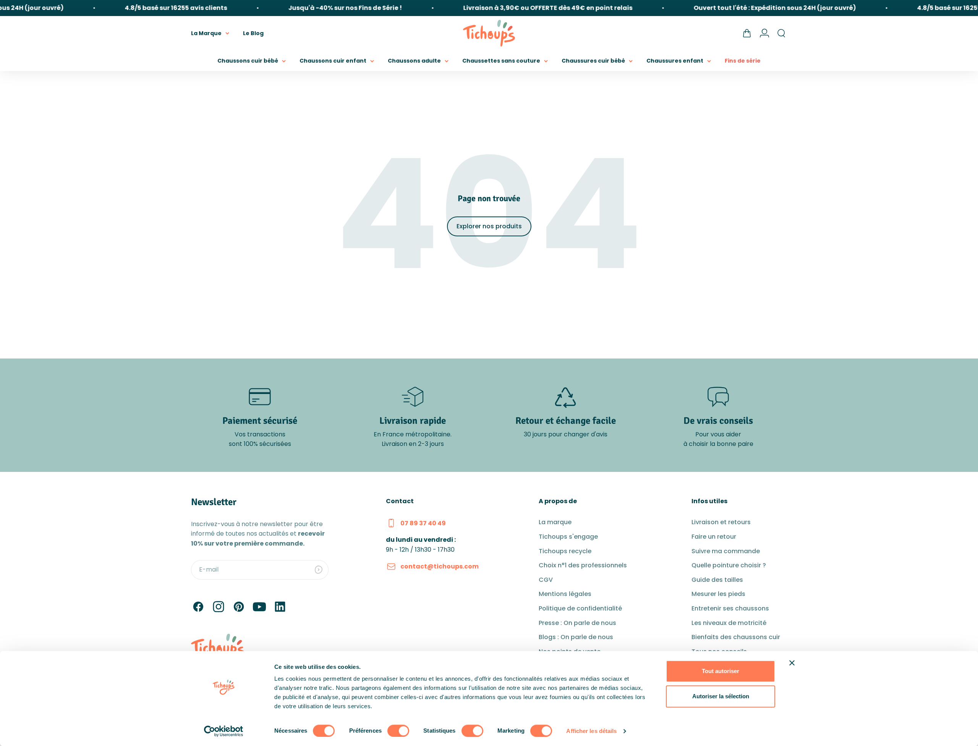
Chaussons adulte (414, 61)
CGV (546, 579)
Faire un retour (713, 536)
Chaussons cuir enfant (333, 61)
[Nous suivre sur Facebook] (198, 606)
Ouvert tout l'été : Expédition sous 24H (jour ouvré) (763, 7)
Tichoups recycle (565, 551)
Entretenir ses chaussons (730, 608)
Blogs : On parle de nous (576, 637)
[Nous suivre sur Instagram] (218, 607)
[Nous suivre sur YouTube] (259, 606)
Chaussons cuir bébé (247, 61)
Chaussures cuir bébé (593, 61)
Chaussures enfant (674, 61)
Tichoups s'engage (568, 536)
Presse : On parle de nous (577, 622)
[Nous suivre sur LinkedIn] (280, 606)
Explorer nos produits (489, 226)
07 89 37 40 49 (423, 523)
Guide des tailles (717, 579)
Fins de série (743, 61)
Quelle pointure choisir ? (728, 565)
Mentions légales (565, 593)
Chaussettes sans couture (501, 61)
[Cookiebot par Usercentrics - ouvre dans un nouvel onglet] (223, 731)
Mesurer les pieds (718, 593)
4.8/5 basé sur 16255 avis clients (164, 7)
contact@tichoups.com (439, 566)
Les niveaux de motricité (728, 622)
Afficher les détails (591, 731)
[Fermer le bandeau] (792, 662)
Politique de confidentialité (580, 608)
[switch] (398, 731)
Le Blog (253, 33)
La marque (555, 522)
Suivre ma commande (725, 551)
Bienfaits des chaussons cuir (735, 637)
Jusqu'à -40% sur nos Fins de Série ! (334, 7)
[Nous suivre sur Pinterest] (239, 606)
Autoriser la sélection (720, 696)
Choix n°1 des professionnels (583, 565)
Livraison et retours (721, 522)
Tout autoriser (720, 671)
